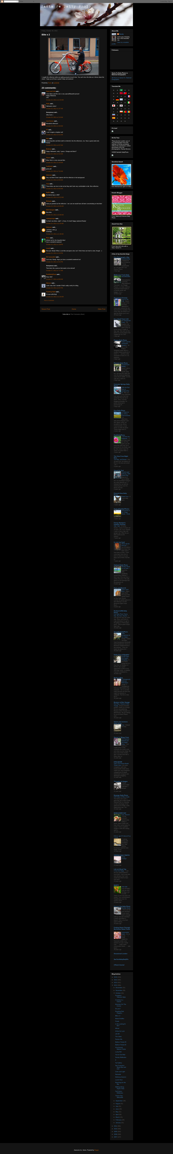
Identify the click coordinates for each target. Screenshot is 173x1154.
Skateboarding (126, 259)
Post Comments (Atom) (77, 314)
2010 (116, 1129)
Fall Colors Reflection (119, 1092)
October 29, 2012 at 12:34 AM (55, 296)
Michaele (49, 201)
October (118, 993)
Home (74, 309)
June (117, 1109)
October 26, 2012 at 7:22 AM (54, 171)
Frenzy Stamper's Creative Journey (120, 523)
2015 (116, 977)
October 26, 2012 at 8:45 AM (54, 188)
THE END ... (125, 887)
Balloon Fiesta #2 (120, 1045)
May (117, 1112)
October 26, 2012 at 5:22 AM (54, 154)
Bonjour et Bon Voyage (122, 702)
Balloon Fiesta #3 (120, 1042)
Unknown (49, 175)
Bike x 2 (117, 1016)
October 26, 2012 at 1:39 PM (54, 244)
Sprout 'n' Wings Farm (121, 737)
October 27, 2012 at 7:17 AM (54, 270)
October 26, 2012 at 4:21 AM (54, 134)
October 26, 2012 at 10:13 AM (55, 197)
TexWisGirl (49, 166)
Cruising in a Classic (119, 1000)
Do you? (118, 1008)
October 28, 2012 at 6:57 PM (54, 288)
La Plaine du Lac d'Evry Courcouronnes (126, 413)
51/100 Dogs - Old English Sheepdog (126, 658)
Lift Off (117, 1034)
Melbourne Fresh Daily (121, 275)
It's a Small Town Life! (121, 319)
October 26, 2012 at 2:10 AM (54, 117)
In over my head (119, 542)
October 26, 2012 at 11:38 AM (54, 234)
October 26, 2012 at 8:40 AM (54, 180)
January (118, 1122)
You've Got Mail (120, 1054)
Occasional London (120, 953)
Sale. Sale (117, 526)
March (118, 1117)
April (117, 1114)
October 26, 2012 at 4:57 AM (54, 145)
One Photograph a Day (121, 257)
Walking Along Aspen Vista (119, 1087)
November (119, 990)
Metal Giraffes (119, 1018)
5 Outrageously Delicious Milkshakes (126, 681)
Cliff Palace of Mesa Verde (122, 797)
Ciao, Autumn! (126, 814)
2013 (116, 982)
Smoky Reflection (120, 1057)
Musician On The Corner (120, 1005)
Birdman (48, 149)
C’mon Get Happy (119, 871)
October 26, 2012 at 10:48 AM (55, 215)
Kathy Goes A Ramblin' (121, 655)
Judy (47, 184)
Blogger (96, 1150)
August (118, 1103)
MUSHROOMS (126, 276)
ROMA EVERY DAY (120, 813)
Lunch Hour (119, 1080)
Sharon (48, 157)
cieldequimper (50, 218)
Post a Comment (49, 300)
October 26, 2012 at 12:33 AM (55, 100)
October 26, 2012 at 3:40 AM (54, 126)
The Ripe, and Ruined (120, 459)
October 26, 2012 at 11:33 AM (54, 223)
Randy (121, 34)
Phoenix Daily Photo (121, 363)
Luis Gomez (50, 121)
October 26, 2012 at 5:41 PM (54, 262)
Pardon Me (118, 1039)
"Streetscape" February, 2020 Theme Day (126, 473)
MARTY (116, 885)
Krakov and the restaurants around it (126, 343)
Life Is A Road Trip (120, 869)
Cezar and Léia (50, 91)
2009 (116, 1131)
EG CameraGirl (50, 257)
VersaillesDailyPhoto (121, 632)
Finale (117, 1021)
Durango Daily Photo (121, 795)
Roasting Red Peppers (119, 1012)
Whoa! (117, 1028)
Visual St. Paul (119, 470)
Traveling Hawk (51, 291)
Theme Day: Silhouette (119, 1096)
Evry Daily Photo (119, 410)
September (119, 1101)
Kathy (48, 103)
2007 (116, 1137)
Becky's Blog (118, 677)
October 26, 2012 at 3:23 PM (54, 253)
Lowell (48, 248)
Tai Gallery (118, 1063)
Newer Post (46, 309)
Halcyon (48, 283)
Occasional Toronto (120, 298)
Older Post (101, 309)
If (115, 1060)
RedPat (48, 192)
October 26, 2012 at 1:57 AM (54, 108)
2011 (115, 1126)
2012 (116, 985)
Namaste (118, 1074)
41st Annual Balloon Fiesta (120, 1048)
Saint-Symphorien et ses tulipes (126, 635)
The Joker (118, 1036)
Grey (123, 725)
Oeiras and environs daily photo (121, 722)
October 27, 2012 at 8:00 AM (54, 279)
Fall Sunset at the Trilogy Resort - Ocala (126, 512)
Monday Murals (126, 908)
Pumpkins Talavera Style (120, 996)
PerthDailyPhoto (51, 274)
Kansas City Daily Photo (122, 906)
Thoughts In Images (121, 781)
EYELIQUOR (118, 762)
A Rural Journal (119, 965)
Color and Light (120, 1071)
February (119, 1120)
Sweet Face (125, 496)
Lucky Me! (118, 1052)
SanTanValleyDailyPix (121, 959)
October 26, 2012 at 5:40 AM (54, 162)
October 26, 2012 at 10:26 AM (55, 206)
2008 (116, 1134)
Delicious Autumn (120, 1077)
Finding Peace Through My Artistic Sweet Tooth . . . (122, 929)
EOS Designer (50, 210)
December (119, 987)
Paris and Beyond (120, 588)
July (117, 1106)
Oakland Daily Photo (121, 565)
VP (47, 129)
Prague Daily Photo (120, 340)
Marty (48, 238)
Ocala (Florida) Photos (121, 509)
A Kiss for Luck (120, 1031)
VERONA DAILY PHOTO (122, 855)
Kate (47, 138)
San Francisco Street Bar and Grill (120, 1067)
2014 (116, 980)
